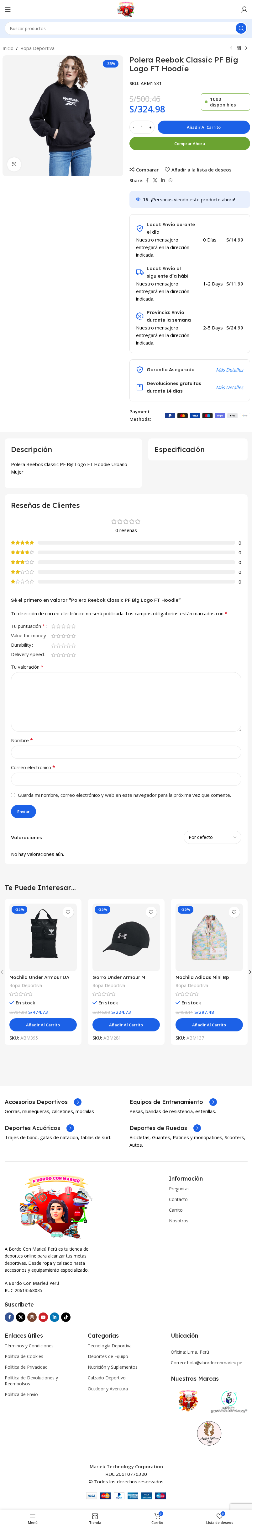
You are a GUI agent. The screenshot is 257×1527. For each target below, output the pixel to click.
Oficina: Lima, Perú (190, 1352)
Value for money (28, 636)
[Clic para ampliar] (14, 164)
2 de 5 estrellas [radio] (58, 626)
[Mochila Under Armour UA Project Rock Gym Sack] (43, 937)
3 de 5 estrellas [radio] (63, 626)
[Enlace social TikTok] (66, 1317)
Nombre (22, 740)
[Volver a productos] (239, 48)
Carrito (176, 1210)
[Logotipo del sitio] (126, 9)
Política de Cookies (24, 1356)
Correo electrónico (33, 767)
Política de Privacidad (26, 1367)
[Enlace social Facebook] (147, 180)
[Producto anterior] (231, 48)
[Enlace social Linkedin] (163, 180)
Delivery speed (27, 654)
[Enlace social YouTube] (43, 1317)
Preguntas (179, 1189)
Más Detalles (229, 370)
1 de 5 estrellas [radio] (53, 626)
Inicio (8, 48)
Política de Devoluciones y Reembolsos (31, 1380)
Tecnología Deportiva (110, 1346)
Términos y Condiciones (29, 1346)
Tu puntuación (28, 626)
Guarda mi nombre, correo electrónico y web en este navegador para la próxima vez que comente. (124, 795)
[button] (250, 972)
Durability (21, 645)
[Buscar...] (241, 28)
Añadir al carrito (204, 127)
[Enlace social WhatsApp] (170, 180)
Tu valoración (27, 666)
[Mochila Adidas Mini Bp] (209, 937)
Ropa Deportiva (37, 48)
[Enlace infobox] (43, 1102)
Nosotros (178, 1221)
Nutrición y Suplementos (113, 1367)
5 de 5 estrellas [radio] (73, 626)
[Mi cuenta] (244, 9)
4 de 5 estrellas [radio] (68, 626)
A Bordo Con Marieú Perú (32, 1283)
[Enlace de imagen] (56, 1206)
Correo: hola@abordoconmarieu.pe (206, 1363)
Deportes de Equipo (108, 1356)
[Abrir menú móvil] (8, 9)
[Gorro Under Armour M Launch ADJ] (126, 937)
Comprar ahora (189, 143)
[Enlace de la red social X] (155, 180)
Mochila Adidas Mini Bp (202, 977)
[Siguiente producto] (246, 48)
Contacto (178, 1199)
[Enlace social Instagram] (32, 1317)
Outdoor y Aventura (108, 1389)
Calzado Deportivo (107, 1378)
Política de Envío (21, 1394)
